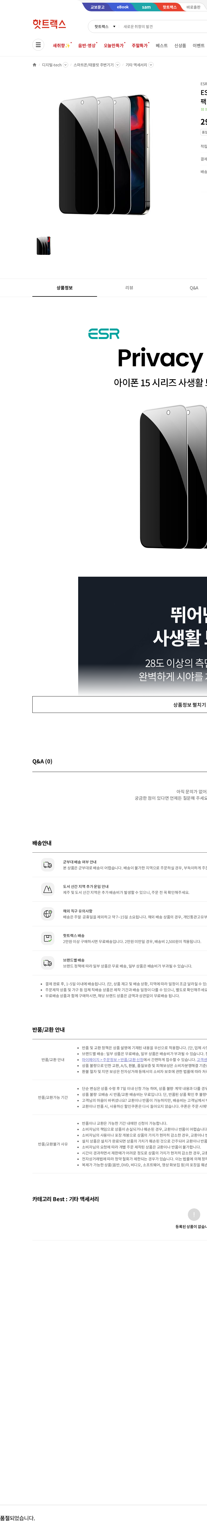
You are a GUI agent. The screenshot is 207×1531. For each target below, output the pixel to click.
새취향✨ (61, 45)
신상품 (180, 45)
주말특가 (140, 45)
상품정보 (65, 287)
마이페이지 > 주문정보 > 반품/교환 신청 (112, 1059)
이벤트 (199, 45)
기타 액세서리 (136, 64)
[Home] (34, 65)
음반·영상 (86, 45)
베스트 (162, 45)
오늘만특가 (114, 45)
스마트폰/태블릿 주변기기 (94, 64)
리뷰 (129, 287)
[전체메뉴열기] (38, 45)
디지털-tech (52, 64)
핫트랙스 (101, 26)
